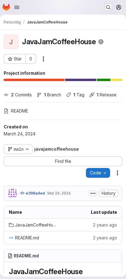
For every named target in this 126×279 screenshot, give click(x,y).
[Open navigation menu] (17, 7)
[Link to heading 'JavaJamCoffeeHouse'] (87, 271)
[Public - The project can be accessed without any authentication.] (100, 41)
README (19, 110)
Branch (52, 94)
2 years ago (105, 224)
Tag (78, 94)
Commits (21, 94)
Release (107, 94)
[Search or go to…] (108, 7)
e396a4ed (35, 193)
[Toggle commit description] (93, 193)
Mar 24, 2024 (59, 193)
